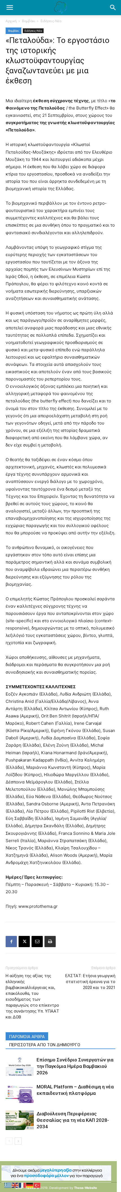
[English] (15, 1184)
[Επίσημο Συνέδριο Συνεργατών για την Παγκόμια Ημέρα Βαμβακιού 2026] (20, 1066)
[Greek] (8, 1184)
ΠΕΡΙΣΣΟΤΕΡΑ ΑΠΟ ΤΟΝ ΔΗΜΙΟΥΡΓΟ (44, 1044)
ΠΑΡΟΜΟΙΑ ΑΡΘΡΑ (27, 1036)
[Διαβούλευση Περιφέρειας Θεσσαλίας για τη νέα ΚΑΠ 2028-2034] (20, 1120)
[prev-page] (9, 1141)
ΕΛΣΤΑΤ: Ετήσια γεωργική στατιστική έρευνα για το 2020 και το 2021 (90, 981)
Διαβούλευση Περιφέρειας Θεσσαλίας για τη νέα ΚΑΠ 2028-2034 (73, 1120)
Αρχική (11, 21)
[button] (113, 7)
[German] (29, 1184)
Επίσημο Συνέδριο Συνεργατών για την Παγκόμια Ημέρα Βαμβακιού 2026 (75, 1066)
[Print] (50, 941)
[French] (22, 1184)
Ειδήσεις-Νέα (51, 21)
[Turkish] (37, 1184)
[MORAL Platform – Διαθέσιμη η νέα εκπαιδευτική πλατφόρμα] (20, 1093)
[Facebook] (11, 941)
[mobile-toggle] (10, 7)
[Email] (37, 941)
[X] (24, 941)
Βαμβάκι (28, 21)
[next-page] (18, 1141)
